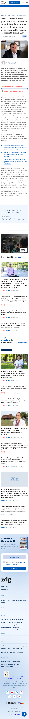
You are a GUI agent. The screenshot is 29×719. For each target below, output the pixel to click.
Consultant (16, 627)
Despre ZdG (4, 586)
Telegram (7, 692)
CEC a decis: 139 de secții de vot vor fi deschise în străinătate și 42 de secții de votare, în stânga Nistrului (15, 147)
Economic (19, 600)
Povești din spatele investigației (10, 664)
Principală (3, 15)
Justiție (3, 600)
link (5, 248)
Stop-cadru (20, 652)
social (23, 629)
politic (19, 629)
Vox (14, 652)
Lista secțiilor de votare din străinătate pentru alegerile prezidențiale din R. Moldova (15, 154)
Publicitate (4, 589)
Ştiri (9, 15)
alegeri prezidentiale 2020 (13, 210)
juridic (14, 629)
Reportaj (9, 652)
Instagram (21, 692)
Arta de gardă (13, 625)
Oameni (16, 646)
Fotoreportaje (24, 646)
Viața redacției (18, 622)
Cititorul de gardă (6, 627)
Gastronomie (5, 625)
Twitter (14, 696)
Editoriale (10, 622)
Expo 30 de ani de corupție (15, 648)
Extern (24, 600)
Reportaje (9, 305)
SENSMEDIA (17, 714)
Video (3, 607)
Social (7, 466)
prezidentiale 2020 (13, 212)
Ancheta (3, 661)
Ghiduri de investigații (7, 666)
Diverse (3, 602)
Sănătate (12, 619)
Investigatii (5, 657)
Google (10, 696)
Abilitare (3, 646)
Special (3, 641)
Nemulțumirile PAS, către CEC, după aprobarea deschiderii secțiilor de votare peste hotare (15, 162)
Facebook (17, 692)
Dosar (8, 661)
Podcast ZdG (19, 619)
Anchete (3, 652)
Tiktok (19, 696)
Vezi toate (18, 257)
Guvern (6, 350)
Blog (3, 615)
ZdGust (3, 634)
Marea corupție (16, 661)
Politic (13, 15)
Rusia (17, 350)
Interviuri (9, 452)
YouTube (12, 692)
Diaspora (3, 622)
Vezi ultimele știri (22, 342)
